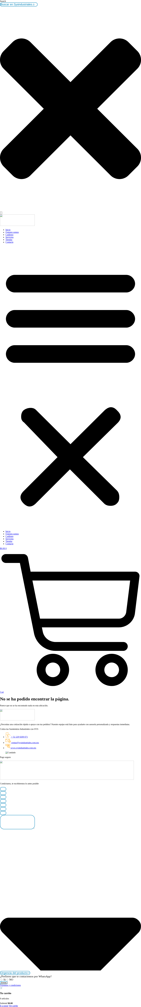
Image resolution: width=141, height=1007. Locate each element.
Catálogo (9, 235)
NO (11, 979)
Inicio (8, 230)
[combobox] (19, 4)
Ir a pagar (4, 1006)
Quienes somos (12, 232)
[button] (70, 387)
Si (4, 979)
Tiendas (9, 239)
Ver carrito (13, 1006)
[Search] (1, 213)
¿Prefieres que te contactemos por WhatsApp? (26, 976)
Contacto (9, 242)
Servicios (9, 237)
